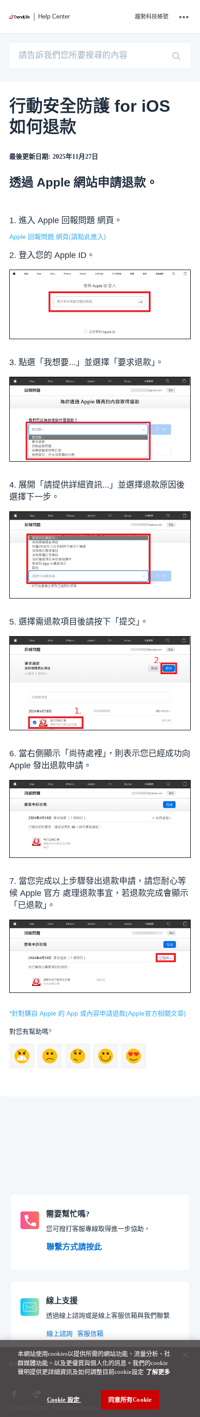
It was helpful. (133, 1056)
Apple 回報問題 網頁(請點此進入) (57, 236)
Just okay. (78, 1056)
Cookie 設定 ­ (64, 1399)
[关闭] (185, 1355)
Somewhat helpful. (50, 1056)
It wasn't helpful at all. (22, 1056)
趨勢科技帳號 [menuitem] (151, 16)
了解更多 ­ (158, 1371)
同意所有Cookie (130, 1399)
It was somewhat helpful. (105, 1056)
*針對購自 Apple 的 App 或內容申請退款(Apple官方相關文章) (97, 1013)
